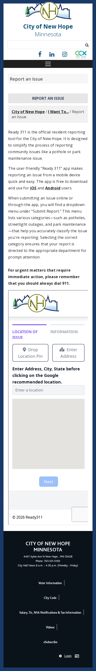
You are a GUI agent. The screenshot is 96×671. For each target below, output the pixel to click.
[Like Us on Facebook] (39, 54)
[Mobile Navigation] (48, 64)
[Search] (87, 45)
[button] (81, 56)
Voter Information (50, 583)
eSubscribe (50, 642)
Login (68, 656)
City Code (50, 598)
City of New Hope (28, 111)
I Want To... (58, 111)
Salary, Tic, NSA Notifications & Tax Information (50, 612)
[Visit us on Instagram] (64, 54)
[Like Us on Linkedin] (51, 54)
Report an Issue (26, 79)
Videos (50, 627)
